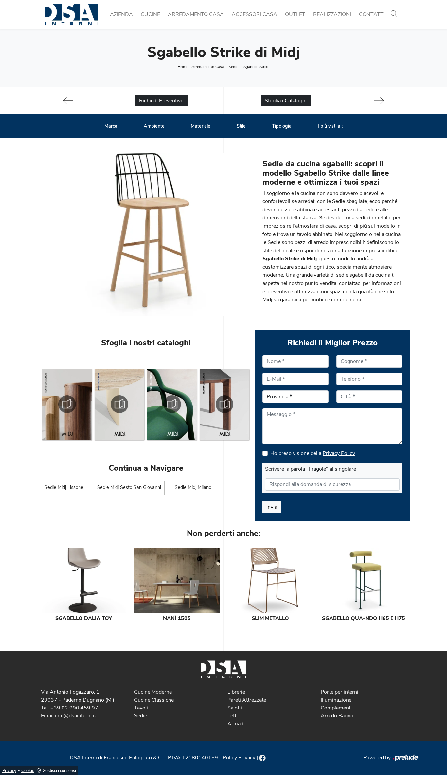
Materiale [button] (200, 126)
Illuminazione (336, 700)
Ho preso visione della (312, 453)
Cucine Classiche (154, 700)
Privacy (9, 771)
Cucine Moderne (153, 692)
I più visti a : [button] (330, 126)
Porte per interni (339, 692)
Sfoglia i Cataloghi (286, 100)
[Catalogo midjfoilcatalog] (120, 404)
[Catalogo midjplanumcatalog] (225, 404)
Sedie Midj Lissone (64, 487)
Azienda (121, 14)
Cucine (150, 14)
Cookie (27, 771)
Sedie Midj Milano (193, 487)
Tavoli (141, 707)
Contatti (372, 14)
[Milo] (379, 100)
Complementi (336, 707)
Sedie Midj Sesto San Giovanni (129, 487)
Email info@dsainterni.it (68, 715)
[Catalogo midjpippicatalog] (172, 404)
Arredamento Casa (196, 14)
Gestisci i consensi (59, 771)
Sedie (233, 66)
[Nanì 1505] (177, 580)
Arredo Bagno (337, 715)
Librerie (236, 692)
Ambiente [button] (154, 126)
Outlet (295, 14)
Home (183, 66)
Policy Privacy (239, 757)
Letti (232, 715)
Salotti (234, 707)
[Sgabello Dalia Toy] (83, 580)
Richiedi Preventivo (161, 100)
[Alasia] (68, 100)
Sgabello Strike (256, 66)
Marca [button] (110, 126)
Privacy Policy (339, 453)
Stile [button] (241, 126)
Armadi (236, 723)
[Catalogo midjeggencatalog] (67, 404)
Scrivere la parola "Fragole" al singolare (310, 469)
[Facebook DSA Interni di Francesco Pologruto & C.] (262, 757)
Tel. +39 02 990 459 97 (69, 707)
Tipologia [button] (282, 126)
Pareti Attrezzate (246, 700)
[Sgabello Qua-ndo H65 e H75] (363, 580)
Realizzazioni (332, 14)
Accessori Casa (254, 14)
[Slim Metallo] (270, 580)
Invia (271, 507)
